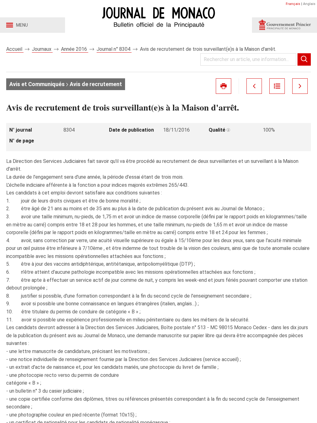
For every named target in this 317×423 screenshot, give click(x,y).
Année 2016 (74, 49)
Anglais (309, 4)
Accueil (15, 49)
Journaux (42, 49)
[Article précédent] (254, 86)
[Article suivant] (300, 86)
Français (293, 4)
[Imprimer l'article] (223, 86)
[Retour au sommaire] (277, 86)
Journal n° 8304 (114, 49)
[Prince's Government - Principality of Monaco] (284, 25)
